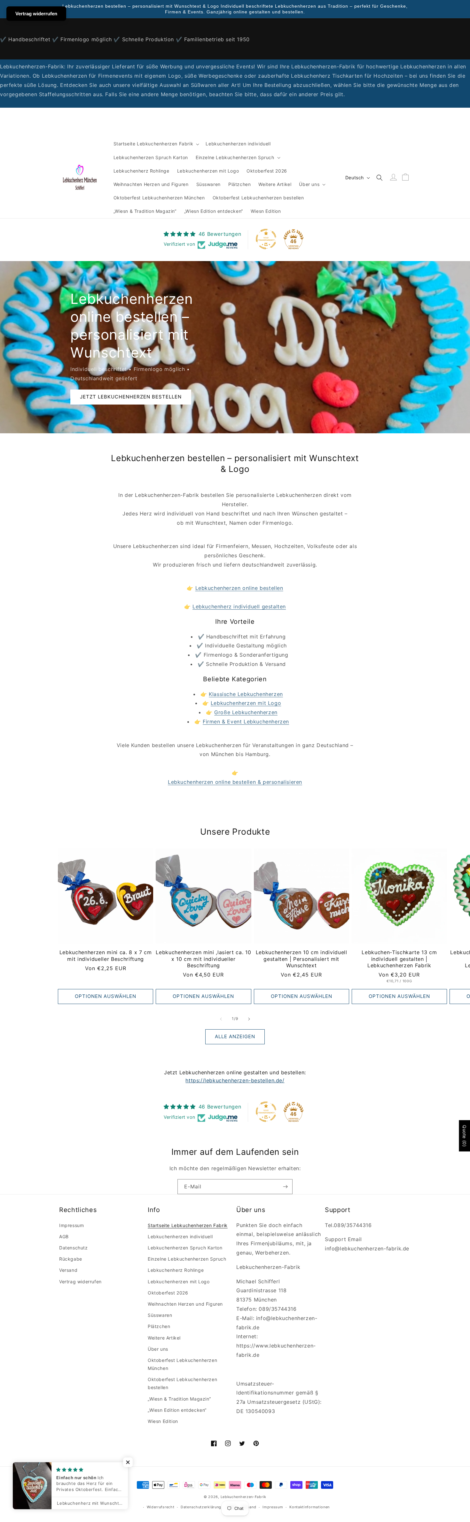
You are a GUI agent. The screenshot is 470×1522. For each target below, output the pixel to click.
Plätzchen (159, 1326)
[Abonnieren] (285, 1186)
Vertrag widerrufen (80, 1281)
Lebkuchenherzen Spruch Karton (185, 1247)
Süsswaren (160, 1315)
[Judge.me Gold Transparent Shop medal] (266, 239)
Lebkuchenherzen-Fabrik (243, 1497)
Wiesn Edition (163, 1421)
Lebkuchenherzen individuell (180, 1236)
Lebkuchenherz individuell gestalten (239, 606)
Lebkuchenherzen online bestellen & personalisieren (235, 782)
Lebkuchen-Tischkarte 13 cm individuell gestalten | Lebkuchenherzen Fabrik (399, 959)
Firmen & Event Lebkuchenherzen (246, 721)
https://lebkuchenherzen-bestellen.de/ (234, 1080)
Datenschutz (73, 1247)
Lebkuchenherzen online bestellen (239, 588)
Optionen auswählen (105, 996)
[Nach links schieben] (221, 1019)
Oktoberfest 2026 (168, 1292)
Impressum (71, 1225)
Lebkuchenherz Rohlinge (176, 1270)
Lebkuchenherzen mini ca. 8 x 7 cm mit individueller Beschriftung (105, 955)
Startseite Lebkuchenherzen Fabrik (188, 1225)
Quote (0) (464, 1136)
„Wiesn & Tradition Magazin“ (179, 1399)
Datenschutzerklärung (201, 1507)
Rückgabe (70, 1259)
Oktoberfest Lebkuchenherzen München (182, 1364)
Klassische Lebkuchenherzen (246, 694)
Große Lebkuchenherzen (246, 712)
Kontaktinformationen (309, 1507)
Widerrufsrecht (161, 1507)
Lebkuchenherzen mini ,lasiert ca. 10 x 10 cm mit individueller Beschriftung (203, 959)
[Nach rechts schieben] (249, 1019)
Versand (68, 1270)
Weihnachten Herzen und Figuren (185, 1304)
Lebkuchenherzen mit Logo (246, 703)
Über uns (158, 1349)
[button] (156, 144)
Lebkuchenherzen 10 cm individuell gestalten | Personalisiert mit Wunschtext (301, 959)
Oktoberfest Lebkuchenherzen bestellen (182, 1383)
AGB (64, 1236)
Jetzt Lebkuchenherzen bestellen (131, 397)
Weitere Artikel (164, 1337)
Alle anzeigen (235, 1036)
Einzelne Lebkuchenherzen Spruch (187, 1259)
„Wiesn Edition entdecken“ (177, 1410)
